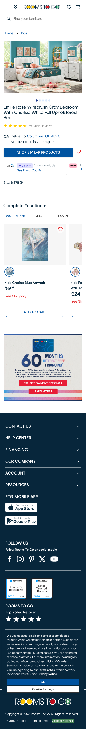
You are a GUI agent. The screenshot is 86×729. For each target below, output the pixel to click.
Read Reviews (42, 126)
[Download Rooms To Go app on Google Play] (21, 520)
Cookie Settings (63, 720)
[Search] (7, 18)
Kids (24, 33)
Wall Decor (15, 216)
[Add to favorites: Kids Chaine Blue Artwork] (60, 229)
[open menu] (8, 7)
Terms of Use (39, 720)
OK (43, 682)
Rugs (39, 216)
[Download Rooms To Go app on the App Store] (21, 507)
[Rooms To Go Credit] (43, 361)
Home (8, 33)
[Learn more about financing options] (43, 394)
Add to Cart (35, 312)
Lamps (63, 216)
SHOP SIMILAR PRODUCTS (38, 152)
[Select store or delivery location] (15, 7)
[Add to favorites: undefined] (78, 151)
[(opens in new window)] (9, 559)
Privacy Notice (15, 720)
